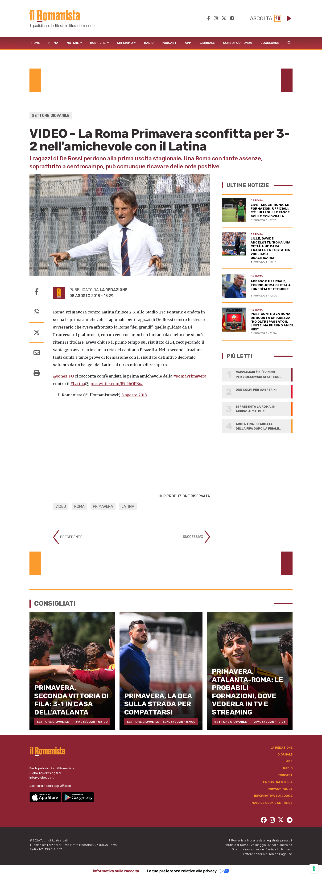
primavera (103, 506)
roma (79, 506)
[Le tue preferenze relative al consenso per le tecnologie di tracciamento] (313, 868)
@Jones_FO (63, 376)
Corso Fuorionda (237, 43)
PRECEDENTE (70, 537)
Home (35, 43)
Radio (148, 43)
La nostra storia (278, 782)
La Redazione (282, 747)
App (188, 43)
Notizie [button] (73, 43)
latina (127, 506)
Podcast (169, 43)
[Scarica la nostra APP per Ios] (45, 797)
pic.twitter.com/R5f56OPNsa (117, 383)
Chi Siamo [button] (125, 43)
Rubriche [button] (98, 43)
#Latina (77, 383)
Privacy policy (280, 789)
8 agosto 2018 (134, 395)
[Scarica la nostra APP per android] (78, 797)
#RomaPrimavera (189, 376)
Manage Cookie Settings (272, 802)
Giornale (207, 43)
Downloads (269, 43)
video (60, 506)
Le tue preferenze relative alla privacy (182, 871)
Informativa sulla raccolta (116, 871)
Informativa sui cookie (273, 795)
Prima (53, 43)
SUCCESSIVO (193, 537)
